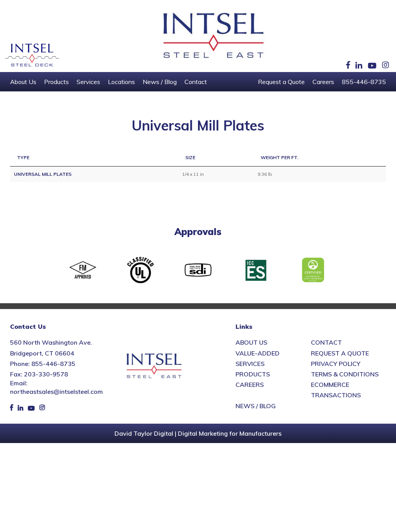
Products (56, 82)
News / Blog (160, 82)
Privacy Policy (335, 364)
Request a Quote (281, 82)
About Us (23, 82)
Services (88, 82)
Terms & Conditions (345, 374)
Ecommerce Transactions (336, 390)
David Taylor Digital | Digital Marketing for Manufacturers (198, 433)
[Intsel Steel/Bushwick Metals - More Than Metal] (214, 36)
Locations (121, 82)
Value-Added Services (258, 358)
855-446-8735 (364, 82)
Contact (195, 82)
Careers (323, 82)
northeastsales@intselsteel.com (56, 391)
